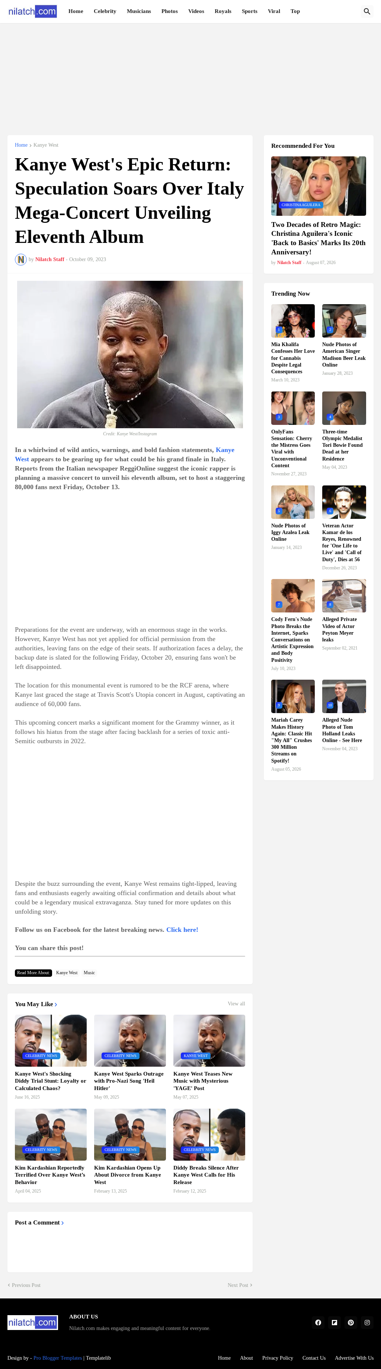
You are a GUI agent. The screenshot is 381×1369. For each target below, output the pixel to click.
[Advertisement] (190, 75)
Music (89, 972)
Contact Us (314, 1358)
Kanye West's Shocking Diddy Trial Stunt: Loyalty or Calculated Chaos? (50, 1081)
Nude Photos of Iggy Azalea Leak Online (290, 532)
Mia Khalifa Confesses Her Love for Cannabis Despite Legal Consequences (293, 358)
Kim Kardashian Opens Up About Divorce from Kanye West (127, 1175)
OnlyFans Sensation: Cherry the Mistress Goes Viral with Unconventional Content (291, 448)
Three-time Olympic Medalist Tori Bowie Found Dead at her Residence (342, 445)
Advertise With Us (354, 1358)
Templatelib (98, 1358)
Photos (169, 11)
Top (295, 11)
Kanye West (45, 145)
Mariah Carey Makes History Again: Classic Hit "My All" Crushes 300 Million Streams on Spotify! (291, 740)
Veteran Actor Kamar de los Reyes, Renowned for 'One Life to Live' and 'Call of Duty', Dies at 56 (342, 542)
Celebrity (105, 11)
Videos (196, 11)
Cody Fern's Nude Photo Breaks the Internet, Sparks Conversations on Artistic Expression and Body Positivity (292, 640)
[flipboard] (334, 1322)
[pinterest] (351, 1322)
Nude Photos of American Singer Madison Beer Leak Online (344, 355)
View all (236, 1004)
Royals (223, 11)
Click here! (182, 929)
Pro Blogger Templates (57, 1358)
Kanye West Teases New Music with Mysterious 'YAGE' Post (203, 1081)
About (246, 1358)
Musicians (139, 11)
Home (75, 11)
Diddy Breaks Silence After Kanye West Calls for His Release (206, 1175)
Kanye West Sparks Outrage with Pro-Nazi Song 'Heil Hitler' (129, 1081)
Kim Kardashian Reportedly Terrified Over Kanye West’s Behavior (50, 1175)
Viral (274, 11)
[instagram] (367, 1322)
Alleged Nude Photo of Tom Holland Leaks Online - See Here (342, 730)
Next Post (238, 1285)
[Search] (367, 11)
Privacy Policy (277, 1358)
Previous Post (26, 1285)
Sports (249, 11)
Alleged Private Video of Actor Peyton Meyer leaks (339, 630)
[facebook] (318, 1322)
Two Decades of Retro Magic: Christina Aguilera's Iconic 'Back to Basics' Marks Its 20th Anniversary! (318, 238)
